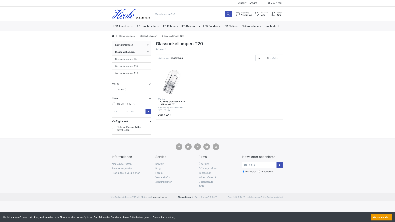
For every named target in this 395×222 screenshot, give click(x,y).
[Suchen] (228, 14)
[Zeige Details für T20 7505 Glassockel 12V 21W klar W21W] (171, 82)
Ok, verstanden (381, 217)
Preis (115, 97)
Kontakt (242, 3)
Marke (115, 83)
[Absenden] (279, 165)
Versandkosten (160, 197)
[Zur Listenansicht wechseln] (259, 58)
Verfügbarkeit (120, 121)
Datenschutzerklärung (164, 217)
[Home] (113, 36)
